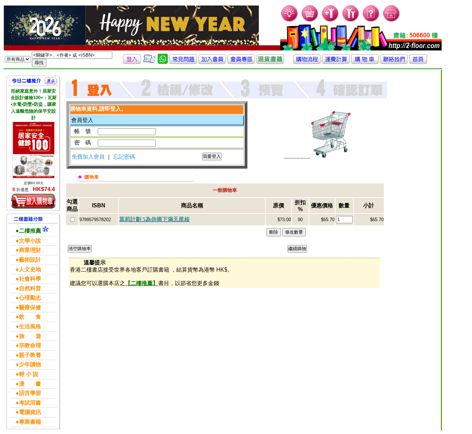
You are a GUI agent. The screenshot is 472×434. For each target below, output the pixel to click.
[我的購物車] (310, 21)
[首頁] (391, 21)
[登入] (132, 62)
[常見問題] (371, 21)
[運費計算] (336, 62)
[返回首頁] (418, 62)
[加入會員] (330, 21)
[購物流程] (307, 62)
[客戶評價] (149, 62)
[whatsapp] (163, 62)
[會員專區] (241, 62)
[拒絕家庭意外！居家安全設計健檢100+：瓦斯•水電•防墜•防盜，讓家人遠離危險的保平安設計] (33, 150)
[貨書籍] (270, 62)
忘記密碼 (124, 157)
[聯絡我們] (394, 62)
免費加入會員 (89, 157)
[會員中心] (350, 21)
